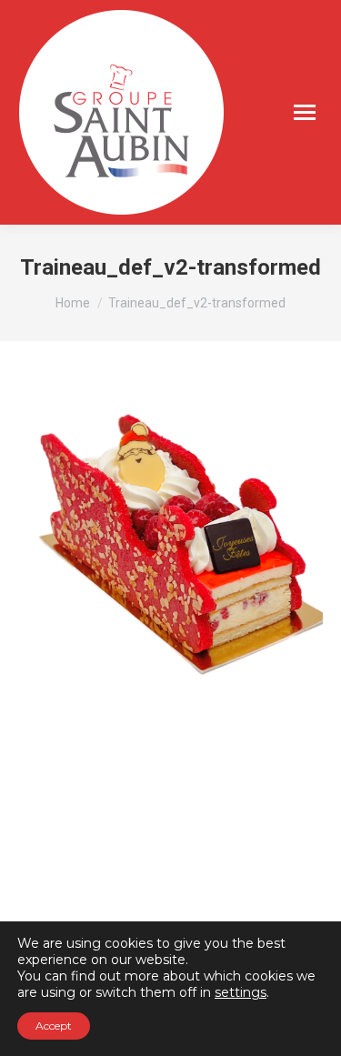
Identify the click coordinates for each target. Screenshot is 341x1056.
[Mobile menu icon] (304, 112)
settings (240, 992)
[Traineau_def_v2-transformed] (170, 541)
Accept (53, 1025)
